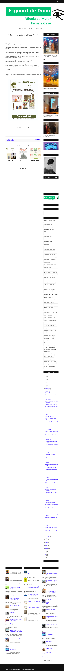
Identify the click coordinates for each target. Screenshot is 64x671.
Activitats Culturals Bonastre (48, 239)
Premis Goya (45, 347)
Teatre (51, 361)
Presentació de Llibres (52, 347)
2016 (45, 549)
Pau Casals (52, 338)
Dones (50, 294)
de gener (46, 548)
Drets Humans (46, 297)
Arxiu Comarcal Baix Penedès (48, 275)
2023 (45, 379)
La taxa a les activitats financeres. (51, 609)
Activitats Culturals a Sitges (48, 234)
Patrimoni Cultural (46, 338)
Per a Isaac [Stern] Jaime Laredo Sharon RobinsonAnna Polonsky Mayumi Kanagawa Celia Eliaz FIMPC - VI (47, 652)
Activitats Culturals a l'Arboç (48, 227)
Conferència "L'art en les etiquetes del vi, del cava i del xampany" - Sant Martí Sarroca (34, 607)
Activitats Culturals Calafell (48, 241)
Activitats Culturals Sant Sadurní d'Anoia (49, 254)
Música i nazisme (49, 328)
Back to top (55, 669)
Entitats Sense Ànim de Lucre (48, 302)
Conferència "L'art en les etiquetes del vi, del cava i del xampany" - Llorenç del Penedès (34, 602)
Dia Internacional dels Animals (50, 502)
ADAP (55, 264)
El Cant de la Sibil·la (46, 299)
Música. (54, 328)
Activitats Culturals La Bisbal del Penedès (49, 246)
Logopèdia (45, 325)
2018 (45, 385)
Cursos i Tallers (50, 287)
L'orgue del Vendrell (47, 322)
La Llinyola (52, 322)
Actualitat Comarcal (47, 264)
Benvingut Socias (52, 277)
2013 (45, 554)
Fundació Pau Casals (47, 188)
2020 (45, 383)
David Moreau (46, 289)
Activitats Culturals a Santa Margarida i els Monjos (50, 231)
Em (55, 299)
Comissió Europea (52, 284)
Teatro (55, 361)
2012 (45, 555)
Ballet (48, 277)
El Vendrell (52, 299)
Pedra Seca (45, 340)
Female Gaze (30, 28)
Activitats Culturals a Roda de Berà (49, 229)
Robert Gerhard (50, 356)
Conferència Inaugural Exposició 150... (23, 162)
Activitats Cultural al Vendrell (48, 224)
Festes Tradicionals (51, 307)
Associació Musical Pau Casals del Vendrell (50, 184)
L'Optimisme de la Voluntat (52, 320)
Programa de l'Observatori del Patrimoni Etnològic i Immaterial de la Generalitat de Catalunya (50, 349)
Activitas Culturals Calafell (52, 220)
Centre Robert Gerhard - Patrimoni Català (50, 186)
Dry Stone (50, 297)
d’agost (46, 538)
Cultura (45, 287)
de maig (46, 542)
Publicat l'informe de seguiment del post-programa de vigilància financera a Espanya (34, 572)
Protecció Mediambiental (47, 353)
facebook (46, 213)
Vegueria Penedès (46, 364)
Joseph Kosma (46, 320)
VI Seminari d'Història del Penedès (50, 467)
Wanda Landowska (52, 366)
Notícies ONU (51, 330)
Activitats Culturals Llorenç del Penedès (49, 249)
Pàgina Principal (22, 28)
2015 (45, 551)
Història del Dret (50, 315)
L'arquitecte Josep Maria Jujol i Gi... (34, 161)
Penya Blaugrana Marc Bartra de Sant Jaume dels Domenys (50, 342)
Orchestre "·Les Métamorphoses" (48, 333)
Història (45, 315)
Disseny (54, 292)
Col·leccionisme (46, 284)
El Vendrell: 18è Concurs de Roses (15, 570)
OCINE (55, 330)
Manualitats (54, 325)
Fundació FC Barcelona (47, 312)
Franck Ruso (46, 310)
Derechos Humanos (52, 289)
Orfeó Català (46, 335)
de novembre (47, 389)
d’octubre (46, 391)
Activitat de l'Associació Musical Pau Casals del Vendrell (50, 222)
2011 (45, 557)
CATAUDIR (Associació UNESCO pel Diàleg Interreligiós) (49, 280)
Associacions (55, 275)
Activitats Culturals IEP (24, 133)
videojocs (51, 364)
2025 (45, 376)
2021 (45, 382)
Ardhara (45, 272)
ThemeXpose (14, 669)
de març (46, 545)
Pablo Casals (53, 335)
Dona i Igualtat (46, 294)
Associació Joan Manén (47, 182)
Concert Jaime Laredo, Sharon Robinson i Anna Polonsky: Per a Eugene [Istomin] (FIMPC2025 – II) (16, 640)
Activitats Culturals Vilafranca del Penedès (50, 257)
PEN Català (49, 340)
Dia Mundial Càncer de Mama (48, 292)
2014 (45, 552)
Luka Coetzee (50, 325)
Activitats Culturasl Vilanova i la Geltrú (49, 259)
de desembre (47, 388)
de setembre (47, 536)
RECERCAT (45, 356)
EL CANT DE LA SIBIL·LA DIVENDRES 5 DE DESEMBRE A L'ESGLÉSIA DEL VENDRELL (16, 587)
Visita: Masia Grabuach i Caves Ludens (51, 404)
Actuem (52, 264)
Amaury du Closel (46, 269)
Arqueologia (49, 272)
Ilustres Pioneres (50, 317)
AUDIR (45, 277)
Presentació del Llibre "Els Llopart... (11, 161)
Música (45, 328)
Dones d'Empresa (54, 294)
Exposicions (45, 307)
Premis (53, 345)
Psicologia (53, 353)
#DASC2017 (45, 220)
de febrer (46, 546)
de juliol (46, 539)
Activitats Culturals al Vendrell (48, 236)
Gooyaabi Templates (24, 669)
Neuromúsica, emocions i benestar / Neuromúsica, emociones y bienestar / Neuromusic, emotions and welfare (52, 581)
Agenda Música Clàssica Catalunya (49, 180)
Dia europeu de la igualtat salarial (50, 392)
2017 (45, 386)
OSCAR (49, 335)
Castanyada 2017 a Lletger (49, 416)
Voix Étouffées (46, 366)
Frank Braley (51, 310)
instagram (51, 213)
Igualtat (45, 317)
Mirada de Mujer (38, 28)
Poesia (50, 345)
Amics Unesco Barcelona (53, 269)
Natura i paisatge (46, 330)
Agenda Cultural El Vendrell (48, 267)
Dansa (54, 287)
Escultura (54, 302)
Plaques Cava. (46, 345)
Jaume (54, 317)
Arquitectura (55, 272)
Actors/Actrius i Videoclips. (47, 262)
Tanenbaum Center (46, 361)
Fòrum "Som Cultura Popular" (32, 579)
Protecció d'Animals (47, 351)
